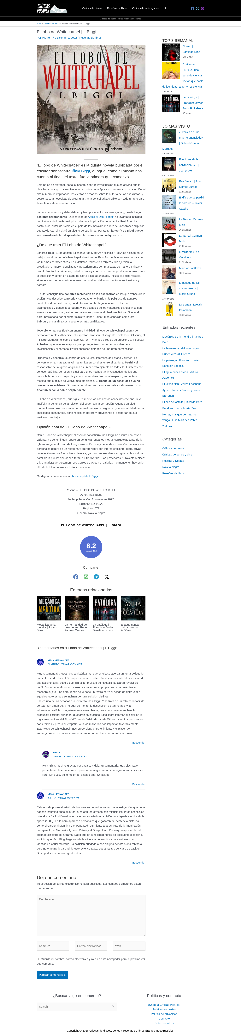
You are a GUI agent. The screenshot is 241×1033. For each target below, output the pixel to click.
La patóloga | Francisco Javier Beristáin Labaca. (103, 627)
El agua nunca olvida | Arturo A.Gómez (130, 627)
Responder (138, 742)
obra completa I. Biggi (84, 476)
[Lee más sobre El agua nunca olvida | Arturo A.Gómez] (133, 608)
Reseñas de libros (90, 37)
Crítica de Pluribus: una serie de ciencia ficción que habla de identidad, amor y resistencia (182, 75)
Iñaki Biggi (81, 171)
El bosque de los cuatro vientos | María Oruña (189, 288)
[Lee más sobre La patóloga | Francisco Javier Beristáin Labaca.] (105, 608)
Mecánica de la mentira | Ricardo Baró (47, 627)
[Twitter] (197, 8)
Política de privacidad (164, 1013)
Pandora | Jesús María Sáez (180, 408)
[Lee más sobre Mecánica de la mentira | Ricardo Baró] (49, 608)
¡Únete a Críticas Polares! (164, 1004)
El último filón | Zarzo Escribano (181, 383)
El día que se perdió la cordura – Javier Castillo (191, 203)
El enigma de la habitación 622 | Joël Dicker (189, 165)
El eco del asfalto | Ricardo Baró (182, 401)
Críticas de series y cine (177, 454)
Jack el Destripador (101, 216)
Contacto (164, 1018)
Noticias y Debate (173, 460)
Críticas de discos (173, 448)
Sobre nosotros (164, 1023)
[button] (165, 8)
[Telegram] (96, 576)
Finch (56, 752)
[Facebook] (192, 8)
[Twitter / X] (106, 576)
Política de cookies (164, 1009)
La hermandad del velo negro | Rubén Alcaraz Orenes (76, 627)
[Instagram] (202, 8)
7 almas (167, 426)
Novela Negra (170, 467)
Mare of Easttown (190, 268)
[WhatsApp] (86, 576)
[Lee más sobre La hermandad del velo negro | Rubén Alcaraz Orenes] (77, 608)
